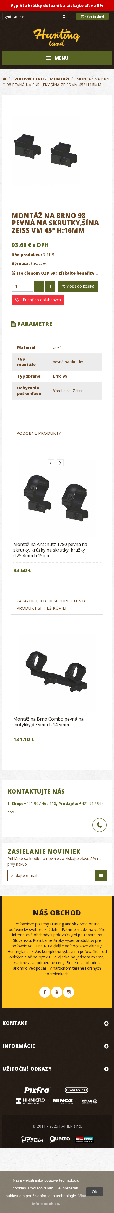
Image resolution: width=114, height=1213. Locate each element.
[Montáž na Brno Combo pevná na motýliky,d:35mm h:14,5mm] (57, 673)
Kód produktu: (27, 254)
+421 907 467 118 (40, 803)
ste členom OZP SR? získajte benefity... (57, 273)
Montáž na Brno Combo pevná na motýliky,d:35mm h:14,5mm (48, 721)
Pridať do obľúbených (41, 299)
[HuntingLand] (57, 37)
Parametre (34, 324)
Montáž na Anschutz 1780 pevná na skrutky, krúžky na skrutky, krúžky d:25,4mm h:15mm (50, 550)
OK (94, 1192)
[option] (57, 520)
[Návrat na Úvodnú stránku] (4, 78)
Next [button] (60, 462)
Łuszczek (39, 263)
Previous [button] (51, 462)
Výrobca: (21, 263)
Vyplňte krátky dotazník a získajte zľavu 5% (57, 5)
